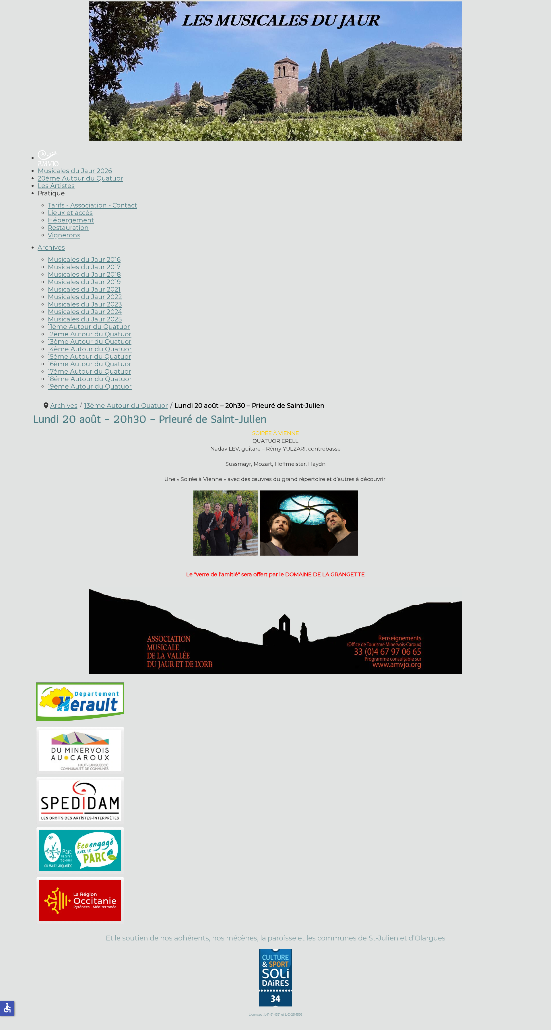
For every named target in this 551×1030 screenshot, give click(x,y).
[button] (51, 193)
